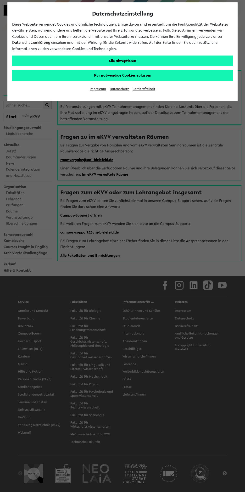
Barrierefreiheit (144, 89)
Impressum (98, 89)
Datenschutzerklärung (31, 42)
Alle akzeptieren (122, 60)
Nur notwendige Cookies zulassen (122, 75)
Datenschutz (119, 89)
